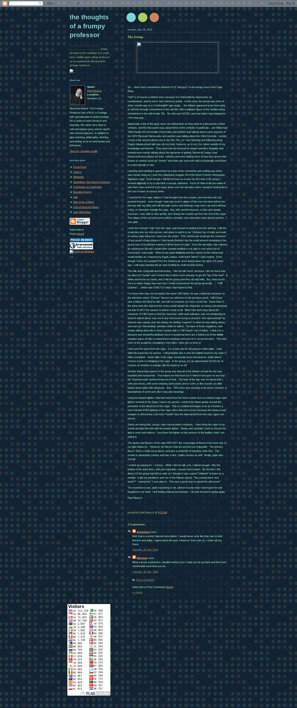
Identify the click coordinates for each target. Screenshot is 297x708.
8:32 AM (162, 512)
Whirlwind (78, 177)
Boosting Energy (82, 192)
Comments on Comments (87, 187)
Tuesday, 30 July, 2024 (145, 549)
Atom (169, 587)
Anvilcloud (143, 532)
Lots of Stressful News (86, 207)
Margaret (142, 558)
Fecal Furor (79, 167)
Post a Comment (145, 579)
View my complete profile (83, 151)
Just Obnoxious (82, 212)
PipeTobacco (94, 90)
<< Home (137, 592)
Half (75, 197)
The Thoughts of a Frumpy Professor (89, 26)
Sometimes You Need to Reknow (91, 182)
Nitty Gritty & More (83, 202)
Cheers (77, 172)
